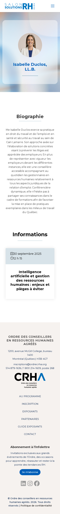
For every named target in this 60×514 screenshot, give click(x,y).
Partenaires (30, 419)
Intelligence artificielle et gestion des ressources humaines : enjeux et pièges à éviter (30, 280)
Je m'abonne (30, 472)
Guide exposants (30, 426)
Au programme (30, 396)
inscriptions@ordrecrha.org (30, 364)
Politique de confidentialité (36, 505)
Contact (30, 434)
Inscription (30, 403)
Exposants (30, 411)
